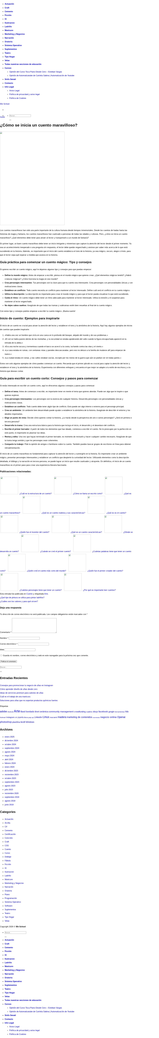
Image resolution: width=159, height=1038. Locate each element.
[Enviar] (1, 671)
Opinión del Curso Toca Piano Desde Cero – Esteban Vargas (35, 72)
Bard (23, 711)
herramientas (120, 712)
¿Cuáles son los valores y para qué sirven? (19, 601)
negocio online (108, 717)
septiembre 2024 (12, 748)
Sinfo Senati (10, 79)
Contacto (9, 83)
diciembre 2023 (11, 770)
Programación (11, 898)
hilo (127, 711)
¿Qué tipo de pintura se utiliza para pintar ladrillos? (22, 597)
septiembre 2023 (12, 782)
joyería (21, 717)
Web (2, 649)
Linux (46, 717)
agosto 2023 (10, 786)
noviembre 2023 (12, 774)
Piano (7, 894)
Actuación (9, 4)
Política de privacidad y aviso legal (24, 94)
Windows (30, 722)
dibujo (95, 712)
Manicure (9, 30)
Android (10, 712)
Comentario (5, 632)
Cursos (8, 68)
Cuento (2, 117)
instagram (10, 717)
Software (8, 906)
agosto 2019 (10, 801)
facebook (103, 711)
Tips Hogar (10, 56)
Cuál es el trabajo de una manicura (15, 696)
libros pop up (29, 717)
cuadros (89, 712)
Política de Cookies (17, 98)
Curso (7, 853)
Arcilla (7, 823)
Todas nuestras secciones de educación (23, 64)
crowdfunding (80, 711)
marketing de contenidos (79, 717)
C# (6, 826)
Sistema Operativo (13, 45)
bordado (30, 711)
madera (62, 717)
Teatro (7, 53)
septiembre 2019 (12, 797)
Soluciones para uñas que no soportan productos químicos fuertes (29, 700)
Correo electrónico (8, 644)
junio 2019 (9, 804)
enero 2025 (9, 737)
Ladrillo (8, 26)
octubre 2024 (10, 744)
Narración (9, 38)
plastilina (16, 722)
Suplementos (11, 49)
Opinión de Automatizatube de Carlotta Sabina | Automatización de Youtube (41, 75)
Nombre (4, 638)
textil (23, 722)
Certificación (10, 834)
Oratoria (8, 41)
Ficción (8, 15)
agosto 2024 (10, 752)
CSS (7, 845)
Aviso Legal (14, 90)
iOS (16, 717)
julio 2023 (9, 789)
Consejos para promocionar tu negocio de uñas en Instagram (26, 685)
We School (4, 104)
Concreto (9, 838)
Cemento (9, 11)
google (111, 711)
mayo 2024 (9, 755)
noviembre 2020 (12, 793)
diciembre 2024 (11, 740)
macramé (53, 717)
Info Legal (9, 87)
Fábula (7, 860)
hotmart (3, 717)
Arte (46, 594)
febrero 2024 (10, 763)
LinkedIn (38, 717)
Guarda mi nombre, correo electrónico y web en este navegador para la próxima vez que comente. (45, 655)
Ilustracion (10, 23)
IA (6, 19)
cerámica (44, 711)
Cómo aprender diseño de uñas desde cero (18, 689)
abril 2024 (9, 759)
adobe (3, 711)
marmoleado (96, 717)
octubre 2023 (10, 778)
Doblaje (8, 857)
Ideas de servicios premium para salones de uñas (21, 693)
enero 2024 (9, 767)
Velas (7, 60)
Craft (7, 8)
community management (61, 711)
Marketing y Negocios (15, 34)
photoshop (6, 722)
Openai (121, 717)
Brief (37, 712)
